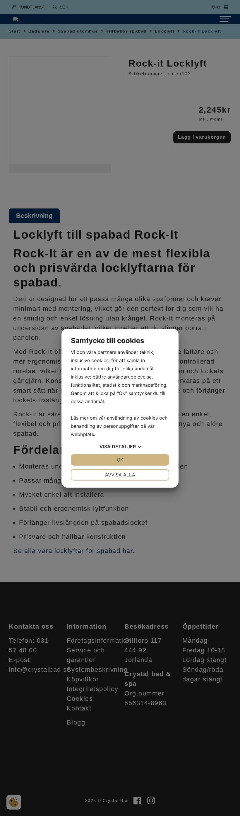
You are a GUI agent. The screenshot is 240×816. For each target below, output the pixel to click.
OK (120, 460)
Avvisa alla (120, 475)
